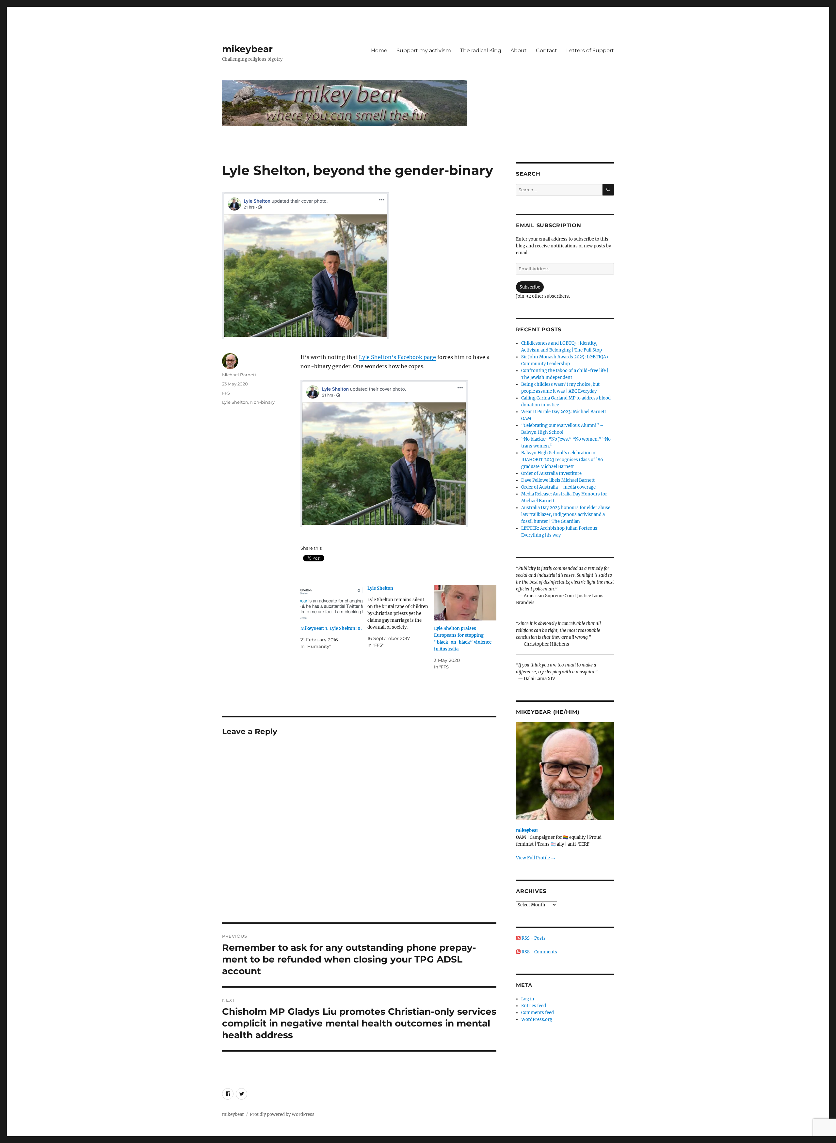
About (518, 50)
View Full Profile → (535, 858)
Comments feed (537, 1012)
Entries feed (533, 1006)
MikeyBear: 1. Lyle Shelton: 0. (331, 628)
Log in (527, 999)
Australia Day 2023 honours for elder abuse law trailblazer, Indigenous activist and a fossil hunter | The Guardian (565, 514)
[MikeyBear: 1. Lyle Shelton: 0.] (331, 602)
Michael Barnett (239, 374)
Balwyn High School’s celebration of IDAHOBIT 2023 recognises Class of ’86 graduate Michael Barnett (562, 459)
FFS (226, 393)
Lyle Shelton (235, 402)
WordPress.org (536, 1019)
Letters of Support (590, 50)
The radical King (480, 50)
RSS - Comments (539, 952)
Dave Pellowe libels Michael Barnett (558, 480)
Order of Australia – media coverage (558, 487)
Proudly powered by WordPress (282, 1114)
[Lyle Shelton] (400, 617)
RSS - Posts (533, 938)
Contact (546, 50)
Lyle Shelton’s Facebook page (397, 357)
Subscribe (530, 287)
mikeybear (247, 49)
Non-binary (262, 402)
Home (379, 50)
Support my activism (423, 50)
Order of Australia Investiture (551, 473)
